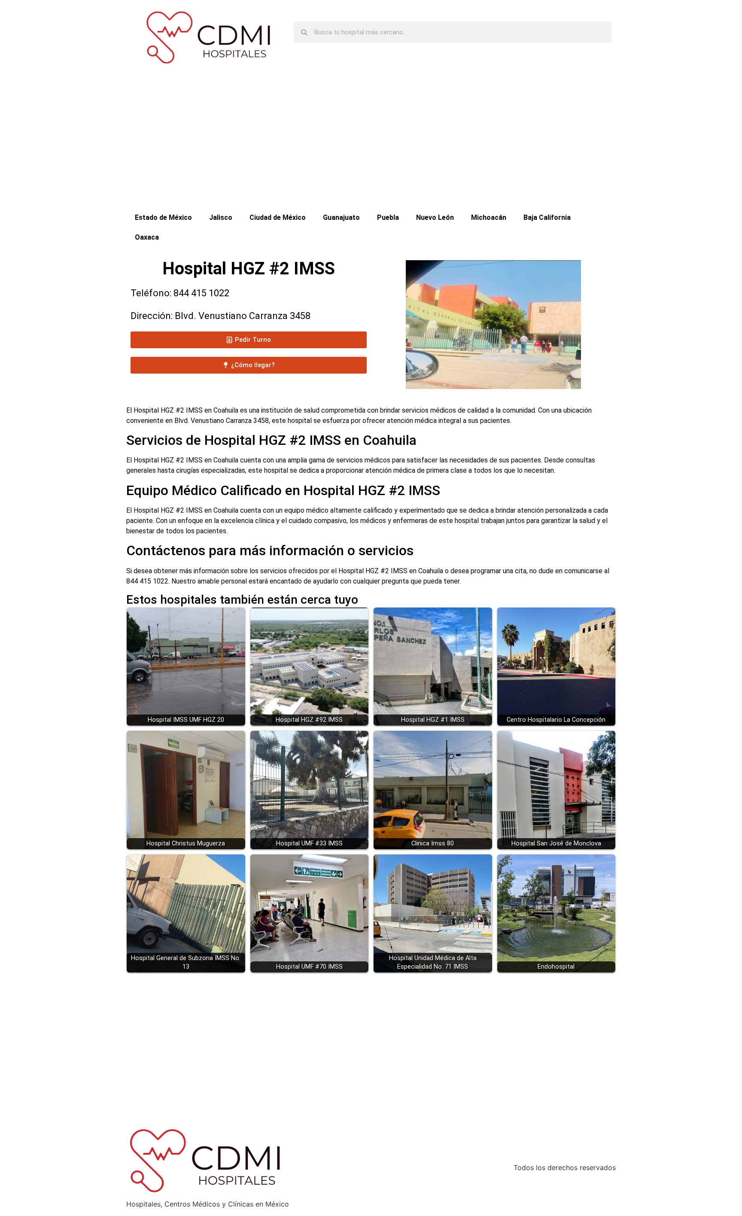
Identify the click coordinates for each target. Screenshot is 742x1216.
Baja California (547, 217)
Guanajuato (341, 217)
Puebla (388, 217)
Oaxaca (147, 237)
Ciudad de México (277, 217)
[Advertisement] (371, 143)
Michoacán (488, 217)
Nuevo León (435, 217)
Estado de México (163, 217)
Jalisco (220, 217)
